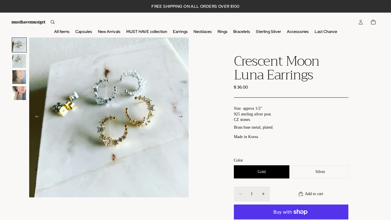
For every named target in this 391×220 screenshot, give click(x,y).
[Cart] (373, 22)
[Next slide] (182, 117)
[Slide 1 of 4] (19, 45)
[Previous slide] (35, 117)
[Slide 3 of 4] (19, 77)
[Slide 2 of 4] (19, 61)
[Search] (52, 22)
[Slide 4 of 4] (19, 93)
